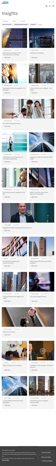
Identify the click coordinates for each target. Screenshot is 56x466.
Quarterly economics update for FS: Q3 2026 (14, 89)
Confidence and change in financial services (41, 366)
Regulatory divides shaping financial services (17, 228)
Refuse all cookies (46, 457)
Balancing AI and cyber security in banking (41, 262)
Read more (7, 57)
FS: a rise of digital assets (38, 296)
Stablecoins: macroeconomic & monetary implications (13, 158)
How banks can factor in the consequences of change (12, 54)
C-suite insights (7, 225)
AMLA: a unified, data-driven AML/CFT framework (39, 193)
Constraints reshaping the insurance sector (11, 262)
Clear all (40, 24)
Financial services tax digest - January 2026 (39, 401)
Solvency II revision (9, 332)
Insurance (6, 258)
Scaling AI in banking (36, 53)
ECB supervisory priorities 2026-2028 (15, 436)
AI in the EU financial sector (11, 123)
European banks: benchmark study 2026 (41, 158)
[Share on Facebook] (53, 6)
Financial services (8, 50)
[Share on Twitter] (50, 6)
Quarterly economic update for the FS (14, 193)
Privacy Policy (5, 460)
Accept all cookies (46, 452)
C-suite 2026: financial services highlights (13, 401)
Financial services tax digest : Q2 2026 (13, 297)
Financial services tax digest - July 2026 (41, 89)
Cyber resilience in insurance (12, 365)
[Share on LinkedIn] (46, 6)
